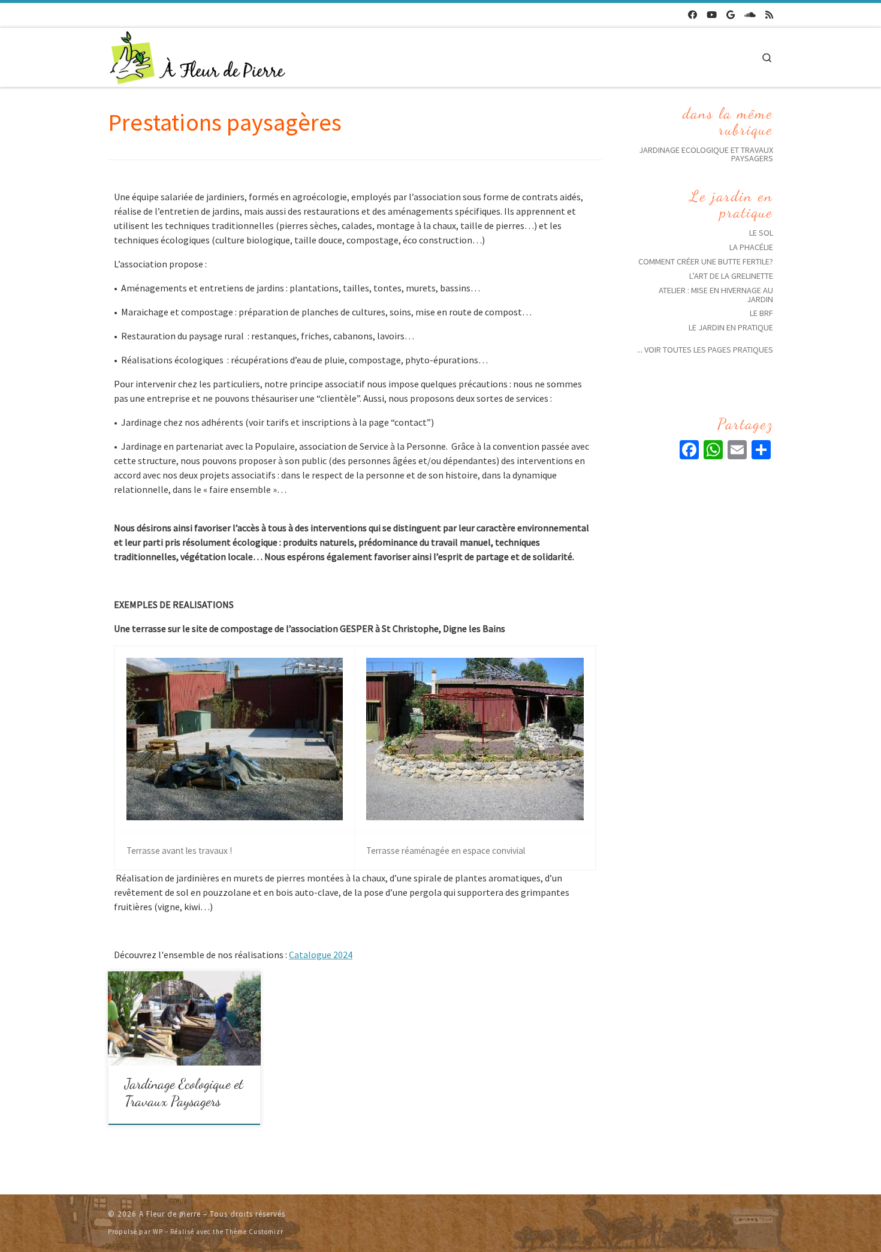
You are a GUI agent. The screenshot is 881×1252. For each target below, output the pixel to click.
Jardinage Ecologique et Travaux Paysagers (184, 1092)
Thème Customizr (254, 1231)
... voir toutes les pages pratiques (705, 349)
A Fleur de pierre (170, 1214)
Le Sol (761, 232)
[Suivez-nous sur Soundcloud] (750, 15)
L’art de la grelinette (731, 275)
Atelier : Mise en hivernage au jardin (716, 295)
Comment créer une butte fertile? (705, 261)
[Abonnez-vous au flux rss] (769, 15)
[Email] (737, 451)
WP (158, 1231)
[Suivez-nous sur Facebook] (692, 15)
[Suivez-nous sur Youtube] (712, 15)
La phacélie (751, 247)
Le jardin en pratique (731, 327)
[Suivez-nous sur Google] (730, 15)
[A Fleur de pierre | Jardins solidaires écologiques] (198, 54)
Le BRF (761, 313)
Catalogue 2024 (320, 955)
